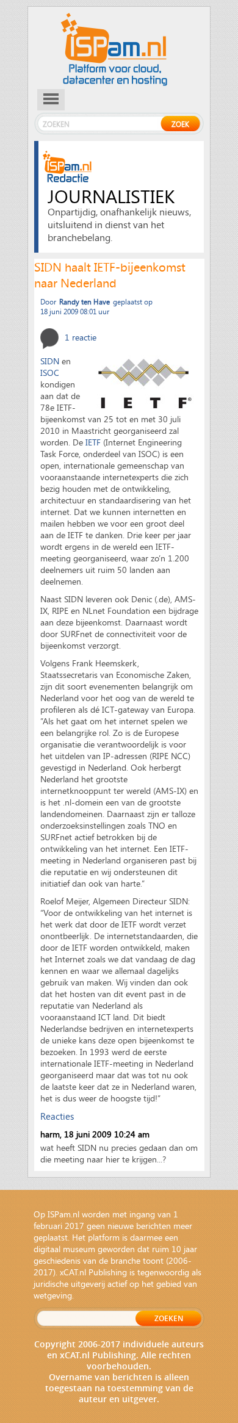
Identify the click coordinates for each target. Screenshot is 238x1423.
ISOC (49, 372)
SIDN (49, 361)
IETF (93, 442)
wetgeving (53, 1295)
